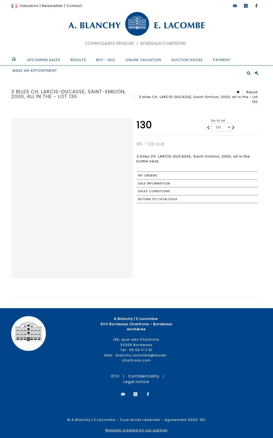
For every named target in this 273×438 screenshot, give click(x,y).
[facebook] (256, 6)
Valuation (29, 5)
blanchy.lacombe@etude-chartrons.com (142, 358)
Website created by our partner (136, 430)
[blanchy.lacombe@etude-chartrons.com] (235, 6)
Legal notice (136, 381)
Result (252, 92)
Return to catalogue (158, 199)
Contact (74, 5)
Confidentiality (143, 376)
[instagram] (245, 6)
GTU (115, 376)
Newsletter (52, 5)
